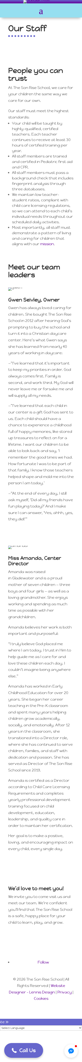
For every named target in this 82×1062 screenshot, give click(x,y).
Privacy (64, 992)
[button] (23, 1050)
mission (47, 243)
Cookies (41, 998)
